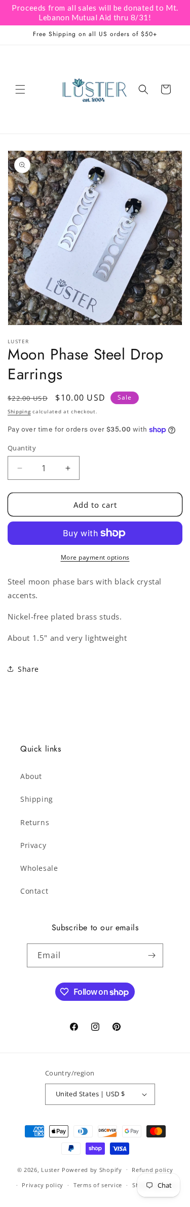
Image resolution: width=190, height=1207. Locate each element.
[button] (20, 89)
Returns (34, 822)
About (31, 776)
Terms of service (97, 1185)
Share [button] (28, 669)
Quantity (22, 447)
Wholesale (39, 868)
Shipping (19, 411)
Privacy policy (42, 1185)
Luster (51, 1169)
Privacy (33, 845)
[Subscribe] (151, 955)
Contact (34, 891)
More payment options (95, 557)
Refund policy (152, 1169)
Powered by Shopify (92, 1169)
